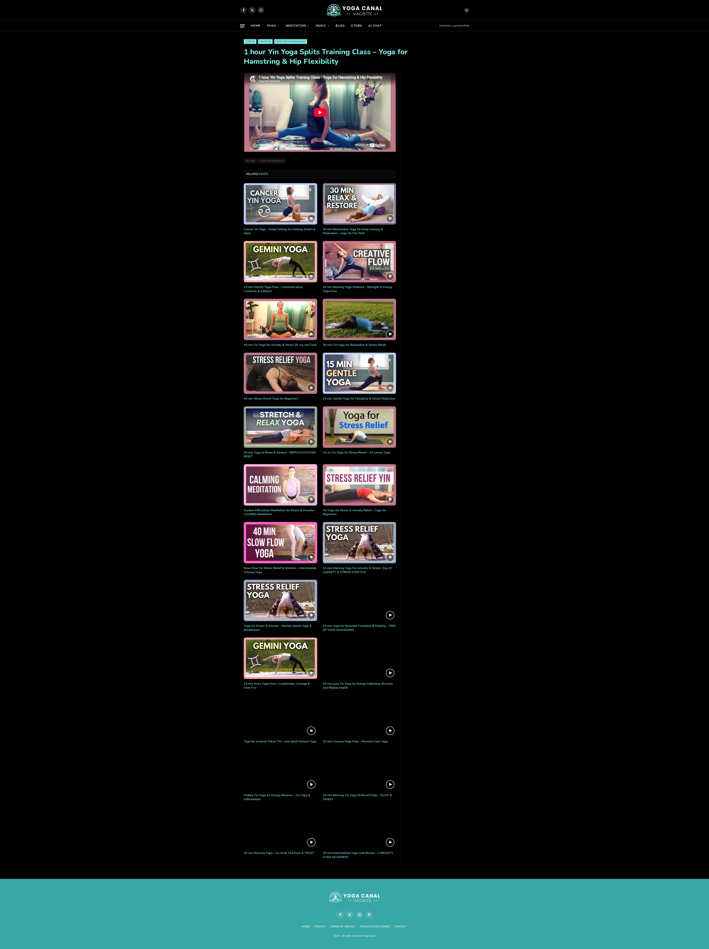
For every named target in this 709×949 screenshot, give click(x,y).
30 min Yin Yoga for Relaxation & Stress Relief (354, 345)
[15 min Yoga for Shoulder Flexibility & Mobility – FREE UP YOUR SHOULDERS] (359, 600)
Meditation (296, 26)
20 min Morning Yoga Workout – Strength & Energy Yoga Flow (357, 289)
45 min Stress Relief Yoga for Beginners (271, 399)
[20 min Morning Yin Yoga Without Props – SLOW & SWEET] (359, 770)
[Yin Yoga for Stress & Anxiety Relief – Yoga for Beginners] (359, 485)
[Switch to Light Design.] (466, 10)
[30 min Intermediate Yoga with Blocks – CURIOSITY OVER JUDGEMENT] (359, 827)
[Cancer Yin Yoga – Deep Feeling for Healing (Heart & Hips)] (280, 204)
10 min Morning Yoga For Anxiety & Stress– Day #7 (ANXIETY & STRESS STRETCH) (357, 570)
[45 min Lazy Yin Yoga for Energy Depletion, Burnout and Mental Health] (359, 658)
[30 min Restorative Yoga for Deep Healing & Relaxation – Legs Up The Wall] (359, 204)
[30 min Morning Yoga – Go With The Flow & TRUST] (280, 827)
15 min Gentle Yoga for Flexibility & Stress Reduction (359, 399)
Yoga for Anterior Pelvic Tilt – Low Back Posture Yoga (280, 742)
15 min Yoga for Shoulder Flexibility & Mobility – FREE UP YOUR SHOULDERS (359, 628)
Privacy (320, 926)
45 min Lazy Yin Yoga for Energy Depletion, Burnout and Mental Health (358, 686)
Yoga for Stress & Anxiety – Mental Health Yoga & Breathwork (278, 628)
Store (356, 26)
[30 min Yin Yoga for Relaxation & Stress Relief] (359, 319)
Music (321, 26)
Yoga (271, 26)
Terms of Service (342, 926)
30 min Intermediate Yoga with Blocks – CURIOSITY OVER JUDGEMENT (358, 855)
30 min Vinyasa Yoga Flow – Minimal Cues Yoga (355, 742)
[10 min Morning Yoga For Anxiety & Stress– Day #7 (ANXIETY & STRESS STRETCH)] (359, 542)
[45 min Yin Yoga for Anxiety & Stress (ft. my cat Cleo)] (280, 319)
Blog (340, 26)
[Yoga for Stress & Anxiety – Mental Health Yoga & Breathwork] (280, 600)
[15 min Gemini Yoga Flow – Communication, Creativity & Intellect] (280, 261)
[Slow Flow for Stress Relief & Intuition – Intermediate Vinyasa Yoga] (280, 542)
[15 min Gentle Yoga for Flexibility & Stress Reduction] (359, 373)
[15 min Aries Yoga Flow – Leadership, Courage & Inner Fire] (280, 658)
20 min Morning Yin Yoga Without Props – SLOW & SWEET (357, 797)
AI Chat (375, 26)
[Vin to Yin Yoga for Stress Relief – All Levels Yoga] (359, 427)
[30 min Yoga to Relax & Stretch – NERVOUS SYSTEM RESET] (280, 427)
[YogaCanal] (354, 10)
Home (255, 26)
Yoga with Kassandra (290, 41)
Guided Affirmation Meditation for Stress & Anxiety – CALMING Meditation (280, 512)
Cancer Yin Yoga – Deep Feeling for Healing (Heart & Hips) (280, 231)
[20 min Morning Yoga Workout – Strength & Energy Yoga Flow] (359, 261)
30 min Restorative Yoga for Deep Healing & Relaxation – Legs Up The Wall (353, 231)
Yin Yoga (265, 41)
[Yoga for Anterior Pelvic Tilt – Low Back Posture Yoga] (280, 716)
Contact (400, 926)
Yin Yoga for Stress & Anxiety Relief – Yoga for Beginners (354, 512)
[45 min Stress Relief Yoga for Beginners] (280, 373)
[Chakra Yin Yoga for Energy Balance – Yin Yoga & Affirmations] (280, 770)
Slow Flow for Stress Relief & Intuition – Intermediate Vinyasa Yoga (280, 570)
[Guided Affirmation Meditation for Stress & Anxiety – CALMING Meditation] (280, 485)
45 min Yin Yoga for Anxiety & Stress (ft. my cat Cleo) (280, 345)
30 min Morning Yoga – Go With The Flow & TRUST (279, 853)
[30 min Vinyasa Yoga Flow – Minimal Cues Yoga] (359, 716)
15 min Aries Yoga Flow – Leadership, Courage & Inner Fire (277, 686)
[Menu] (242, 26)
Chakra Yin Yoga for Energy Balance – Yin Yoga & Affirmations (277, 797)
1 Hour (250, 41)
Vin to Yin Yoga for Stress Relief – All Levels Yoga (356, 453)
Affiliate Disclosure (375, 926)
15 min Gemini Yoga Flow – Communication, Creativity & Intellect (273, 289)
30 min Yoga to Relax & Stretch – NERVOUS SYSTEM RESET (280, 455)
